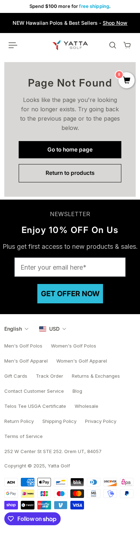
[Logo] (70, 45)
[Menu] (13, 45)
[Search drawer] (113, 45)
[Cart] (127, 45)
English (13, 329)
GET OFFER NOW (70, 293)
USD (54, 329)
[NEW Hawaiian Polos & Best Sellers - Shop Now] (70, 23)
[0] (126, 80)
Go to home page (70, 149)
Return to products (70, 172)
